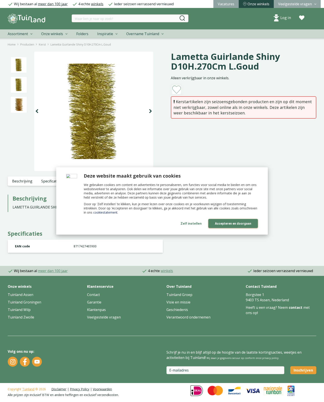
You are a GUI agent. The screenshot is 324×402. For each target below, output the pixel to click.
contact (295, 307)
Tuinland (28, 389)
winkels (97, 4)
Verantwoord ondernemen (188, 317)
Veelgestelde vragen (104, 317)
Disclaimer (58, 389)
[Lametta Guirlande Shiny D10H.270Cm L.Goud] (93, 111)
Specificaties (51, 181)
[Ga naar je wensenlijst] (301, 17)
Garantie (94, 302)
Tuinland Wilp (19, 309)
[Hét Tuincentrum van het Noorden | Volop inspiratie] (26, 18)
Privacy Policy (79, 389)
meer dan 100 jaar (53, 4)
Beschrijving (22, 181)
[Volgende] (150, 111)
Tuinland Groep (179, 294)
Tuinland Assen (20, 294)
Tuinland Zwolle (21, 317)
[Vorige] (36, 111)
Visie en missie (178, 302)
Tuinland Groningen (24, 302)
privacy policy (270, 358)
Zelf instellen (191, 224)
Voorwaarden (102, 389)
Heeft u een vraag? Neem (267, 307)
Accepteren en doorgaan (233, 223)
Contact (93, 294)
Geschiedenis (177, 309)
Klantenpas (96, 309)
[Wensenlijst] (301, 17)
